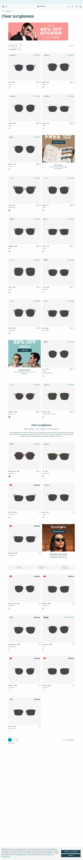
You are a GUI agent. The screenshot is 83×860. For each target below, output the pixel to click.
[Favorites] (72, 6)
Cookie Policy (47, 854)
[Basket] (80, 6)
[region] (24, 64)
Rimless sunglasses (53, 429)
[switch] (18, 49)
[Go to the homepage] (41, 7)
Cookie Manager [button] (20, 854)
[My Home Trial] (76, 6)
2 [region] (13, 740)
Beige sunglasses (29, 429)
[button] (40, 82)
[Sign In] (69, 6)
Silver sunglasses (41, 429)
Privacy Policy (5, 856)
